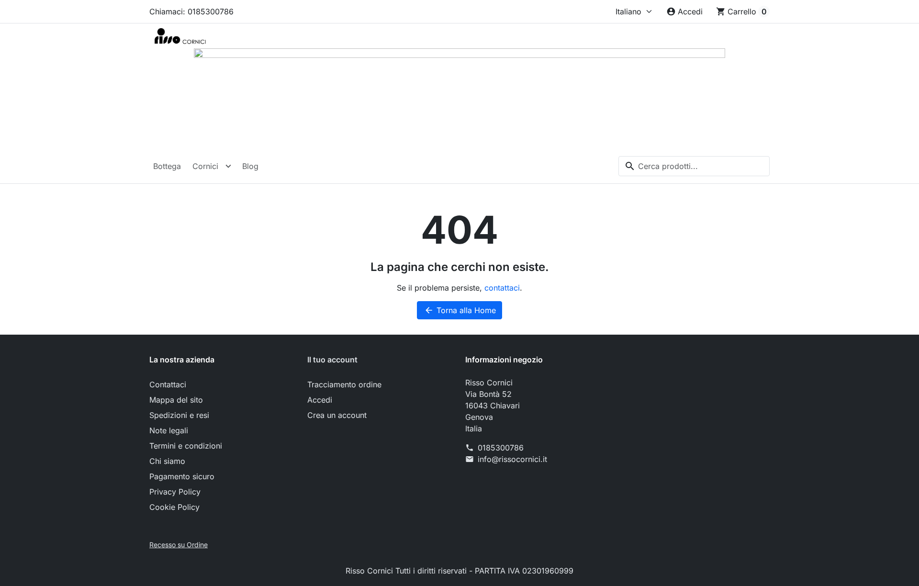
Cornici (205, 166)
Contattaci (167, 384)
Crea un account (337, 415)
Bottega (167, 166)
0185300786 (501, 447)
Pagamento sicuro (181, 476)
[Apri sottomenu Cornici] (228, 166)
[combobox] (694, 166)
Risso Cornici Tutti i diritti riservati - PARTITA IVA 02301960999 (459, 570)
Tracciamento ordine (344, 384)
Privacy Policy (175, 491)
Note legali (168, 430)
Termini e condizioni (185, 446)
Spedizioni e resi (179, 415)
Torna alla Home (460, 310)
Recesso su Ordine (178, 545)
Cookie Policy (174, 507)
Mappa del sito (176, 400)
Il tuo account (332, 359)
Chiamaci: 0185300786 (191, 11)
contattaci (502, 288)
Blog (250, 166)
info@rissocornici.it (512, 459)
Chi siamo (167, 461)
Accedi (319, 400)
